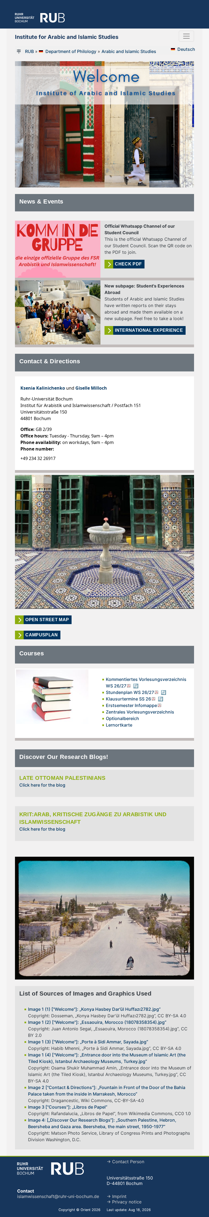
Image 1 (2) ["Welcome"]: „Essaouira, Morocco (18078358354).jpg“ (97, 1022)
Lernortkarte (119, 725)
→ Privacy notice (124, 1202)
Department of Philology (70, 51)
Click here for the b (39, 829)
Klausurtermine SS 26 (128, 699)
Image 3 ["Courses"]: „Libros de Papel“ (67, 1107)
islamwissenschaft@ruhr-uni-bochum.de (58, 1196)
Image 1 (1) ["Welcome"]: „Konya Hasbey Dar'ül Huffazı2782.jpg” (94, 1009)
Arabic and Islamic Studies (129, 51)
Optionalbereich (122, 718)
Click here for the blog (42, 785)
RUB (29, 51)
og (62, 829)
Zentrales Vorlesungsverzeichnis (140, 712)
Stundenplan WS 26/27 (130, 692)
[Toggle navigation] (186, 36)
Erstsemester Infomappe (131, 705)
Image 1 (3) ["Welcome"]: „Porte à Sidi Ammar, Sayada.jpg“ (88, 1041)
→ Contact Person (125, 1161)
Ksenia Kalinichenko (42, 388)
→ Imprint (117, 1196)
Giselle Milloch (91, 388)
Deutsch (186, 49)
